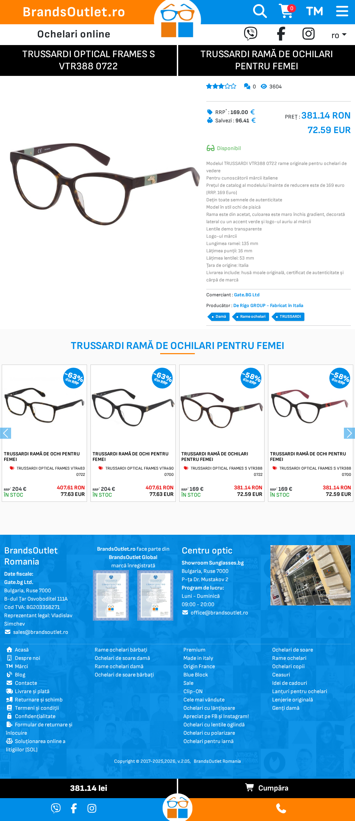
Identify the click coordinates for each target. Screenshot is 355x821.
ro (335, 35)
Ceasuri (281, 675)
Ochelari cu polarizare (209, 733)
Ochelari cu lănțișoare (209, 708)
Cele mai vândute (204, 700)
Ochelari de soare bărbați (124, 675)
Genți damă (286, 708)
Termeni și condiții (36, 708)
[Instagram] (308, 34)
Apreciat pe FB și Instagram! (216, 716)
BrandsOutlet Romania (217, 761)
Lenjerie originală (292, 700)
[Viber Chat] (56, 809)
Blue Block (195, 675)
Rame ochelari (253, 316)
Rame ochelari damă (119, 666)
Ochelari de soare (292, 650)
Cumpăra (271, 788)
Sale (188, 683)
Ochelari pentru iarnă (208, 741)
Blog (19, 675)
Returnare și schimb (38, 700)
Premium (194, 650)
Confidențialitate (34, 716)
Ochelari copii (288, 666)
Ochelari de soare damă (122, 658)
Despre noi (26, 658)
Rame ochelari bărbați (121, 650)
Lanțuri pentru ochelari (299, 691)
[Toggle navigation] (342, 11)
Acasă (21, 650)
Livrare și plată (31, 691)
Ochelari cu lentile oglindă (214, 725)
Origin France (199, 666)
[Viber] (252, 34)
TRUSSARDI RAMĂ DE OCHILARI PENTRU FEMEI (214, 457)
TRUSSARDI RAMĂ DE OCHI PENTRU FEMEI (42, 457)
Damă (221, 316)
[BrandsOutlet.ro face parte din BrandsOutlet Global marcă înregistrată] (111, 595)
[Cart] (314, 12)
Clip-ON (193, 691)
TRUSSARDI (290, 316)
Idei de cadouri (289, 683)
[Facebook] (281, 34)
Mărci (20, 666)
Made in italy (198, 658)
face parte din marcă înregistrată (133, 557)
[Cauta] (260, 12)
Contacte (25, 683)
